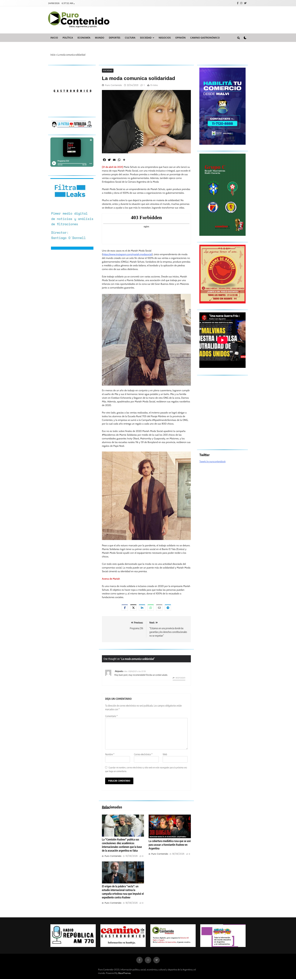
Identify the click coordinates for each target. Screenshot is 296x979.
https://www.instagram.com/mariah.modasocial (127, 254)
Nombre (109, 754)
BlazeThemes (124, 973)
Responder (180, 678)
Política (68, 37)
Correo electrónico (143, 754)
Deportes (114, 37)
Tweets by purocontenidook (212, 461)
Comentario (111, 716)
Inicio (54, 37)
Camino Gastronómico (205, 37)
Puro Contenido (113, 85)
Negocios (165, 37)
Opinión (180, 37)
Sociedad (146, 37)
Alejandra (119, 671)
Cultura (130, 37)
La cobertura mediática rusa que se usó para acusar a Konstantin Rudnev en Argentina (170, 844)
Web (165, 754)
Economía (84, 37)
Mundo (99, 37)
